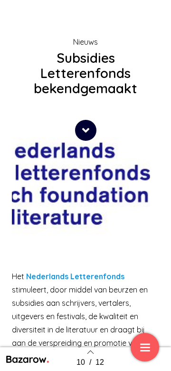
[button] (85, 130)
